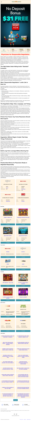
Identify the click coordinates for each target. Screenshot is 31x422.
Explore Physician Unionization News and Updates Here (23, 362)
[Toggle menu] (1, 2)
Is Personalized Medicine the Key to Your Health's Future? (23, 381)
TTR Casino (22, 201)
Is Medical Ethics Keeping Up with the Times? (8, 388)
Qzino (23, 264)
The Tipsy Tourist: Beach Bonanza (23, 283)
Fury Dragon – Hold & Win (8, 282)
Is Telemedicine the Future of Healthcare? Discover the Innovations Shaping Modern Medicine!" (23, 395)
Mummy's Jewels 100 (8, 217)
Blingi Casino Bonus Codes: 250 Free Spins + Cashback (8, 336)
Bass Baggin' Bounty (23, 235)
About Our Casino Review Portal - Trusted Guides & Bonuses (8, 343)
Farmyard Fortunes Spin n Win (23, 217)
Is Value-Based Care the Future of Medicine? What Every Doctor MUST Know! (23, 375)
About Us (25, 419)
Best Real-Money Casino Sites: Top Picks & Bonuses (23, 369)
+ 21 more (26, 312)
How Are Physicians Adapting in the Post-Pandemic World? (23, 388)
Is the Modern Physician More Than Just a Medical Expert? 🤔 (8, 381)
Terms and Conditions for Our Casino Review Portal (23, 349)
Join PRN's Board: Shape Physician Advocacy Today (7, 369)
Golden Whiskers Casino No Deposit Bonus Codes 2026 (23, 343)
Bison (8, 264)
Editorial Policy (28, 419)
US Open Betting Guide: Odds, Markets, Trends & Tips (23, 336)
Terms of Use (21, 419)
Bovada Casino (8, 201)
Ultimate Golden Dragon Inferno (8, 298)
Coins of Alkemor (23, 297)
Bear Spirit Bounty (8, 235)
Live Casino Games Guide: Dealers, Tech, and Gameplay (8, 362)
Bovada (7, 251)
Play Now (8, 224)
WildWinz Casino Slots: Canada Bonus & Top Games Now (7, 356)
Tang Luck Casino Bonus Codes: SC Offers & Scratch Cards (23, 356)
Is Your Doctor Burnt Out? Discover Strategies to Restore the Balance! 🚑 (7, 394)
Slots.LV (23, 251)
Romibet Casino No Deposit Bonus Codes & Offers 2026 (7, 349)
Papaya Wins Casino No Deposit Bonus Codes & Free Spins (8, 375)
